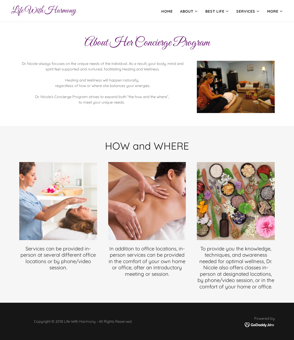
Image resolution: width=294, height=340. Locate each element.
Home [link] (167, 11)
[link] (43, 11)
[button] (189, 11)
